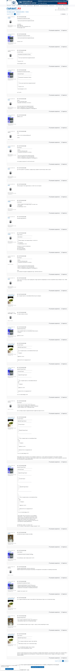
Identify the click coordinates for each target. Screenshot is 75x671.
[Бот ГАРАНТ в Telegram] (63, 10)
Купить (9, 5)
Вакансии (52, 5)
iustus (9, 533)
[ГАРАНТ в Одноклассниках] (64, 10)
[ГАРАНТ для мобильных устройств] (57, 10)
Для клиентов (59, 5)
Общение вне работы (20, 11)
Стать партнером (45, 5)
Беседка (27, 11)
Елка (9, 99)
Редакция (66, 5)
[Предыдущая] (10, 14)
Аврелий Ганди (11, 295)
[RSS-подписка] (67, 10)
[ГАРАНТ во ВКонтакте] (58, 10)
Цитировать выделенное (55, 30)
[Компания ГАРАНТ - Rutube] (66, 10)
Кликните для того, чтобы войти (37, 667)
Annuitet (9, 35)
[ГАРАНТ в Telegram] (61, 10)
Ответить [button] (63, 14)
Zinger (9, 17)
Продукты (20, 5)
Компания (37, 5)
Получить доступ (9, 669)
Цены (25, 5)
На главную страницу (11, 11)
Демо (14, 5)
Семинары (31, 5)
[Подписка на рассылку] (55, 10)
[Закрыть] (18, 665)
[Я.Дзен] (60, 10)
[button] (67, 14)
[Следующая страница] (19, 14)
